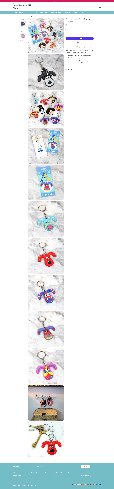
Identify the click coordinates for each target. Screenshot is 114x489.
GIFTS (30, 12)
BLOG (75, 12)
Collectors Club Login (18, 473)
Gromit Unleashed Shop (24, 485)
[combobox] (80, 25)
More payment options (79, 42)
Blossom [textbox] (68, 26)
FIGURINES (22, 12)
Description (71, 47)
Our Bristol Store (35, 473)
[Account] (93, 6)
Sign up (85, 466)
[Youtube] (86, 476)
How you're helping (86, 47)
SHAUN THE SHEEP (56, 12)
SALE (82, 12)
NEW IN (15, 12)
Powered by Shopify (32, 485)
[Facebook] (84, 476)
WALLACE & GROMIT (41, 12)
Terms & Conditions (17, 475)
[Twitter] (81, 476)
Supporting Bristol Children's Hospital (60, 473)
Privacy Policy (45, 473)
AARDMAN (68, 12)
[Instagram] (88, 476)
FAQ (27, 473)
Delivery (78, 47)
